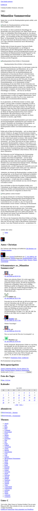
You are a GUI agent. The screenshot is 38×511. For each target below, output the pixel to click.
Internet (6, 450)
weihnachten (8, 488)
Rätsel (35, 260)
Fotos (35, 258)
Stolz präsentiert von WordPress (24, 509)
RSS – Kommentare (14, 416)
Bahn (6, 427)
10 (19, 395)
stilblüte (6, 478)
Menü (2, 11)
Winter (6, 493)
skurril (6, 473)
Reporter (7, 467)
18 (24, 397)
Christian (11, 256)
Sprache (6, 477)
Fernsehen (7, 438)
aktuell (6, 423)
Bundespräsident (28, 258)
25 (24, 400)
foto (5, 442)
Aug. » (21, 405)
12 (29, 395)
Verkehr (6, 483)
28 (3, 402)
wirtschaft (7, 495)
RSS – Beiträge (13, 412)
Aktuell (12, 258)
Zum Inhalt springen (7, 1)
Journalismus (8, 452)
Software (7, 475)
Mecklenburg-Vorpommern (9, 260)
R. (9, 274)
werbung (7, 490)
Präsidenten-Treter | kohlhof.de (19, 358)
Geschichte (7, 447)
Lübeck (6, 457)
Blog (5, 428)
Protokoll (20, 260)
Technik (6, 481)
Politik (6, 463)
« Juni (16, 405)
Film (5, 440)
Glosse (6, 448)
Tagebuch (7, 480)
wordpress (7, 496)
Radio (25, 260)
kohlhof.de (4, 4)
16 (14, 397)
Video (6, 485)
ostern (6, 462)
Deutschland (8, 432)
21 (3, 400)
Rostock (30, 260)
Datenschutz (11, 509)
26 (29, 400)
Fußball (6, 445)
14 (3, 397)
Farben (6, 437)
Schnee (6, 470)
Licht (5, 453)
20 (34, 397)
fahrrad (6, 435)
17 (19, 397)
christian (11, 319)
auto (5, 425)
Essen (6, 433)
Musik (6, 460)
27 (34, 400)
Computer (7, 430)
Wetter (6, 491)
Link (5, 455)
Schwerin (7, 472)
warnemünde (4, 261)
